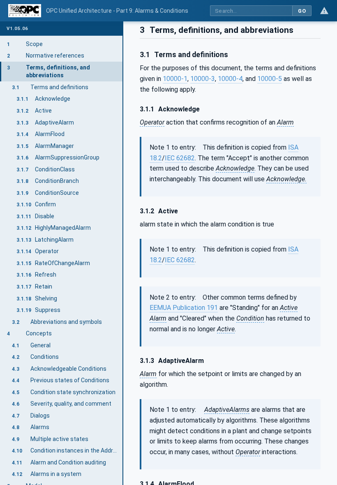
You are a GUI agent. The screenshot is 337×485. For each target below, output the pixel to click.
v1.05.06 (17, 28)
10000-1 (175, 79)
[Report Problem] (324, 10)
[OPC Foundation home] (24, 10)
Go (302, 11)
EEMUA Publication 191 (184, 308)
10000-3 (202, 79)
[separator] (123, 253)
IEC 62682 (180, 158)
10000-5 (269, 79)
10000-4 (230, 79)
